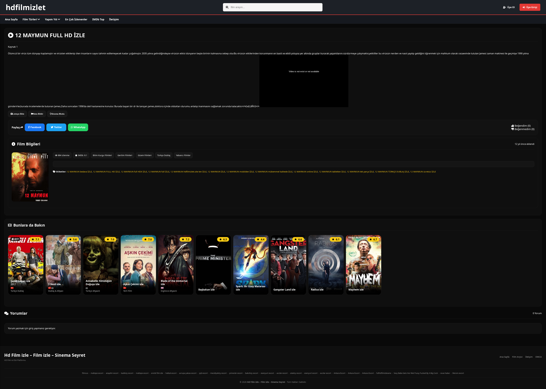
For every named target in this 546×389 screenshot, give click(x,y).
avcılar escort (282, 373)
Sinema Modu (58, 114)
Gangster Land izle (284, 289)
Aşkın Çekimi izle (133, 284)
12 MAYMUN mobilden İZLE (240, 171)
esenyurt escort (267, 373)
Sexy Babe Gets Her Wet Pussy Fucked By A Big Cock (416, 373)
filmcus (85, 373)
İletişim (114, 19)
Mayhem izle (356, 289)
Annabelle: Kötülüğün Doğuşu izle (99, 282)
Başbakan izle (206, 289)
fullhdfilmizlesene (383, 373)
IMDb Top (98, 19)
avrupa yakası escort (188, 373)
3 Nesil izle (54, 284)
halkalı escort (171, 373)
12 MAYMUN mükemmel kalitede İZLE (273, 171)
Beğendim (520, 125)
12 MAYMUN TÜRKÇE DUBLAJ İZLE (392, 171)
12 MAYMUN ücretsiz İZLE (423, 171)
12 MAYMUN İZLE (216, 171)
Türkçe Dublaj (163, 155)
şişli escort (203, 373)
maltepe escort (97, 373)
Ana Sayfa (11, 19)
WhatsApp (79, 127)
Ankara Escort (339, 373)
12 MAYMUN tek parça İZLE (360, 171)
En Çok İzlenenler (76, 19)
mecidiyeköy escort (218, 373)
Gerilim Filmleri (125, 155)
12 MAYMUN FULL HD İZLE (106, 171)
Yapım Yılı (51, 19)
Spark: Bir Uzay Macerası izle (250, 288)
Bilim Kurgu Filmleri (102, 155)
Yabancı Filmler (183, 155)
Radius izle (317, 289)
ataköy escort (296, 373)
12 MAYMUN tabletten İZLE (332, 171)
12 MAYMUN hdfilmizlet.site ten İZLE (188, 171)
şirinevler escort (236, 373)
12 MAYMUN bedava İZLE (79, 171)
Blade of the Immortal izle (174, 282)
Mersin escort (458, 373)
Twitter (57, 127)
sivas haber (445, 373)
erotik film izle (157, 373)
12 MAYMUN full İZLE (158, 171)
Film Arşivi (517, 356)
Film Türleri (30, 19)
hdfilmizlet (26, 7)
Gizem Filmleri (145, 155)
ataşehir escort (112, 373)
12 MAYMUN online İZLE (306, 171)
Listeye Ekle (18, 114)
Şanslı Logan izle (20, 281)
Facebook (35, 127)
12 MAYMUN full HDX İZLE (134, 171)
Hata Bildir (38, 114)
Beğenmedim (522, 129)
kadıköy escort (127, 373)
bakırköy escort (251, 373)
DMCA (538, 356)
